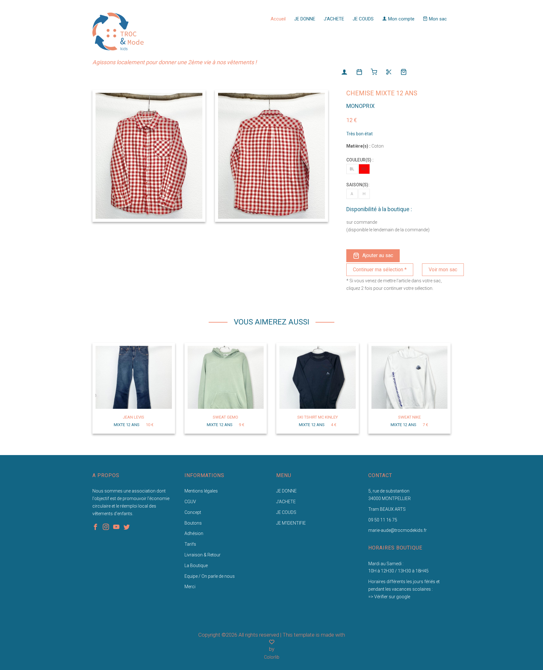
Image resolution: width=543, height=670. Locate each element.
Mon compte (400, 19)
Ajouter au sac (377, 255)
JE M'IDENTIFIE (291, 523)
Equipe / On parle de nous (209, 576)
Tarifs (190, 544)
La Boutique (196, 565)
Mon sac (437, 19)
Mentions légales (201, 490)
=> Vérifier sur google (389, 596)
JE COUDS (363, 19)
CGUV (190, 501)
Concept (192, 512)
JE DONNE (304, 19)
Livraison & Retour (202, 554)
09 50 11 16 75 (382, 519)
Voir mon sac (443, 270)
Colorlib (271, 657)
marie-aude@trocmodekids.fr (397, 530)
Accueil (278, 19)
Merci (189, 586)
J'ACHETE (334, 19)
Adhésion (193, 533)
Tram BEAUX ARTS (387, 509)
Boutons (193, 523)
